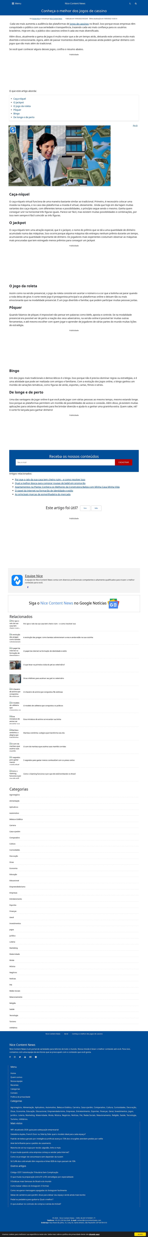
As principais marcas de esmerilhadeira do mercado (43, 494)
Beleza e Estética (16, 819)
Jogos (11, 929)
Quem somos (16, 1077)
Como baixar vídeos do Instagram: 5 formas (30, 1186)
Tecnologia (13, 1015)
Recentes (14, 1085)
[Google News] (32, 1057)
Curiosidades (14, 850)
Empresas (13, 893)
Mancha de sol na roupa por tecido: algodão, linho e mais (36, 1147)
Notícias (12, 978)
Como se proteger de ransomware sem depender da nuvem (37, 1156)
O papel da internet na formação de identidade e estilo (44, 490)
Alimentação (14, 801)
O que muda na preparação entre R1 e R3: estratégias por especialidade (42, 1177)
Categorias (15, 1089)
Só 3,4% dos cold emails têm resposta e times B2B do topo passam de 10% (43, 1161)
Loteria (12, 942)
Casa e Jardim (14, 831)
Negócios (13, 972)
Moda (11, 960)
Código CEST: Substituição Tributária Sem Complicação (34, 1172)
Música (12, 966)
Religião (12, 1003)
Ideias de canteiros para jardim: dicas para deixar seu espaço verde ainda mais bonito (48, 1195)
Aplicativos (13, 807)
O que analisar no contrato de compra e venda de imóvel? (36, 1204)
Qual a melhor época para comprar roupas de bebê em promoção (50, 483)
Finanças (12, 911)
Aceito (140, 1234)
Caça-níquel (19, 98)
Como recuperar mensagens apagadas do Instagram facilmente (39, 1190)
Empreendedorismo (17, 886)
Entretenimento (15, 899)
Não (96, 508)
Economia (13, 868)
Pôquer (17, 109)
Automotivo (14, 813)
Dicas (11, 862)
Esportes (12, 905)
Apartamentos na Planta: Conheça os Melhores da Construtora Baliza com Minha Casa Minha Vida (67, 486)
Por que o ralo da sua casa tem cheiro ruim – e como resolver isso (50, 479)
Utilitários (13, 1027)
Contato (14, 1093)
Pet (10, 985)
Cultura (12, 844)
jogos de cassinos (79, 23)
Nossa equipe (16, 1081)
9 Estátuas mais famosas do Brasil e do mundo (31, 1181)
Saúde (11, 1009)
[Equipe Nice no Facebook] (28, 587)
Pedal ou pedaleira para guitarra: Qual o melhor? (32, 1199)
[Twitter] (21, 1057)
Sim (85, 508)
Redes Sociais (14, 991)
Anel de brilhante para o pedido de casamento (31, 1143)
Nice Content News (75, 3)
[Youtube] (26, 1057)
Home (13, 1073)
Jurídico (12, 935)
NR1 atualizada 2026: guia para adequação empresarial (35, 1129)
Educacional (14, 880)
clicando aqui (94, 1234)
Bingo (16, 113)
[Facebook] (11, 1057)
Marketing (13, 948)
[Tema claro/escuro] (130, 3)
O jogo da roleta (22, 106)
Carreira (12, 825)
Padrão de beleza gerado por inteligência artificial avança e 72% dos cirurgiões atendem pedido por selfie (57, 1138)
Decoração (13, 856)
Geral (11, 917)
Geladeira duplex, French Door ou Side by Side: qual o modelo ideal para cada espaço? (48, 1134)
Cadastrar (123, 462)
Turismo (12, 1021)
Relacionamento (15, 997)
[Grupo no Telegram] (37, 1057)
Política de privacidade (20, 1097)
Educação (13, 874)
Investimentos (15, 923)
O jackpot (18, 102)
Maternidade (14, 954)
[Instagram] (16, 1057)
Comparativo (14, 837)
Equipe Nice (36, 19)
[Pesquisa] (136, 3)
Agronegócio (14, 795)
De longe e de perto (23, 117)
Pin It (135, 125)
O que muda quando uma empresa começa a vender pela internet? (40, 1152)
